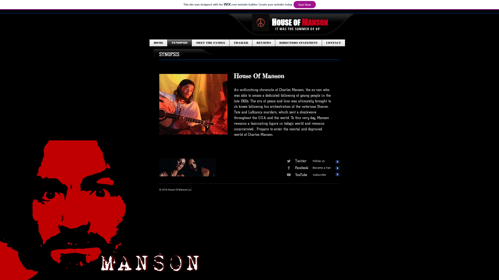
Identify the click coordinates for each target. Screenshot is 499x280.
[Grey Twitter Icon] (289, 161)
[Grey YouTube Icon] (289, 174)
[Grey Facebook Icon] (289, 168)
